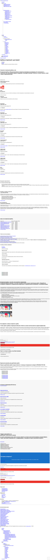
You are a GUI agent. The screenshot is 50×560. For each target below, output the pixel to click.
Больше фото (2, 441)
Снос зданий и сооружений (4, 409)
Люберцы (7, 50)
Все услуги (3, 491)
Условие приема (3, 415)
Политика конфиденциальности (6, 503)
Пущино (7, 49)
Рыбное (7, 48)
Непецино (6, 548)
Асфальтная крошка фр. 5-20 (4, 227)
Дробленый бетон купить (4, 520)
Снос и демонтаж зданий (7, 21)
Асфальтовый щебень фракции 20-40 (8, 16)
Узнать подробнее (3, 413)
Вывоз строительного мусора (4, 523)
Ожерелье (7, 51)
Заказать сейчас (2, 110)
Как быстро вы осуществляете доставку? (6, 237)
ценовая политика (8, 109)
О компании (3, 494)
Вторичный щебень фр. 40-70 (4, 223)
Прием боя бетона (3, 402)
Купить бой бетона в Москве (4, 519)
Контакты (3, 54)
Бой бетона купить (3, 518)
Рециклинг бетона (3, 524)
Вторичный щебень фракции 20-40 (8, 13)
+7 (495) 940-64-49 (27, 265)
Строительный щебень (3, 514)
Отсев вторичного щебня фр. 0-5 (5, 228)
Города (5, 41)
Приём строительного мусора (4, 521)
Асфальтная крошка (8, 19)
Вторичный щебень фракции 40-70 (8, 14)
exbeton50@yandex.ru (7, 502)
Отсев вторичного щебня (4, 145)
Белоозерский (7, 557)
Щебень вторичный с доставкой (5, 510)
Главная (3, 528)
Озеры (6, 47)
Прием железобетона (4, 390)
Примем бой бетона (3, 517)
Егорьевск (7, 42)
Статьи (5, 36)
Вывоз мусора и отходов (4, 522)
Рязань (7, 53)
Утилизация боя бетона (6, 531)
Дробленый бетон (3, 515)
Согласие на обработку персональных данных (7, 475)
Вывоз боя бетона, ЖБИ (4, 396)
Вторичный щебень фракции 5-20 (8, 11)
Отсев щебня (6, 22)
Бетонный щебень (3, 229)
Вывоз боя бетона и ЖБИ (7, 6)
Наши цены (3, 495)
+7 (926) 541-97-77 (5, 56)
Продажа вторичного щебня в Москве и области (7, 511)
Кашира (6, 45)
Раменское (6, 554)
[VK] (1, 485)
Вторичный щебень (6, 10)
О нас (2, 2)
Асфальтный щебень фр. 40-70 (4, 226)
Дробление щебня (4, 490)
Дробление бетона (6, 5)
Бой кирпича (7, 18)
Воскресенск (7, 43)
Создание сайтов (28, 526)
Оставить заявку (2, 200)
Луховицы (7, 44)
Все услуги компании (3, 385)
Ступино (7, 46)
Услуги (5, 3)
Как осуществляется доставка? (4, 240)
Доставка (3, 246)
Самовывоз (3, 247)
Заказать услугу (2, 394)
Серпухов (7, 52)
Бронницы (6, 551)
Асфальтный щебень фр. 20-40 (4, 225)
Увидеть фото (4, 496)
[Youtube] (0, 485)
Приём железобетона (7, 4)
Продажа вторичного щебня (4, 509)
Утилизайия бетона (4, 489)
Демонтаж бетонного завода (9, 545)
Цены (3, 541)
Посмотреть (6, 37)
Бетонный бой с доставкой (4, 516)
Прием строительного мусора (4, 512)
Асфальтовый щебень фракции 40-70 (8, 17)
